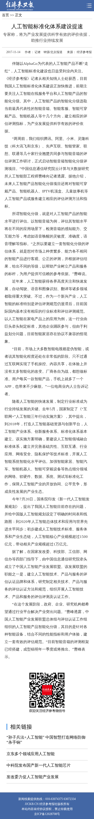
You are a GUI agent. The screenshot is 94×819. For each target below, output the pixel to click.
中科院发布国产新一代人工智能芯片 (39, 765)
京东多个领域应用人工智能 (31, 754)
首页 (5, 15)
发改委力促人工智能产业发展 (33, 777)
